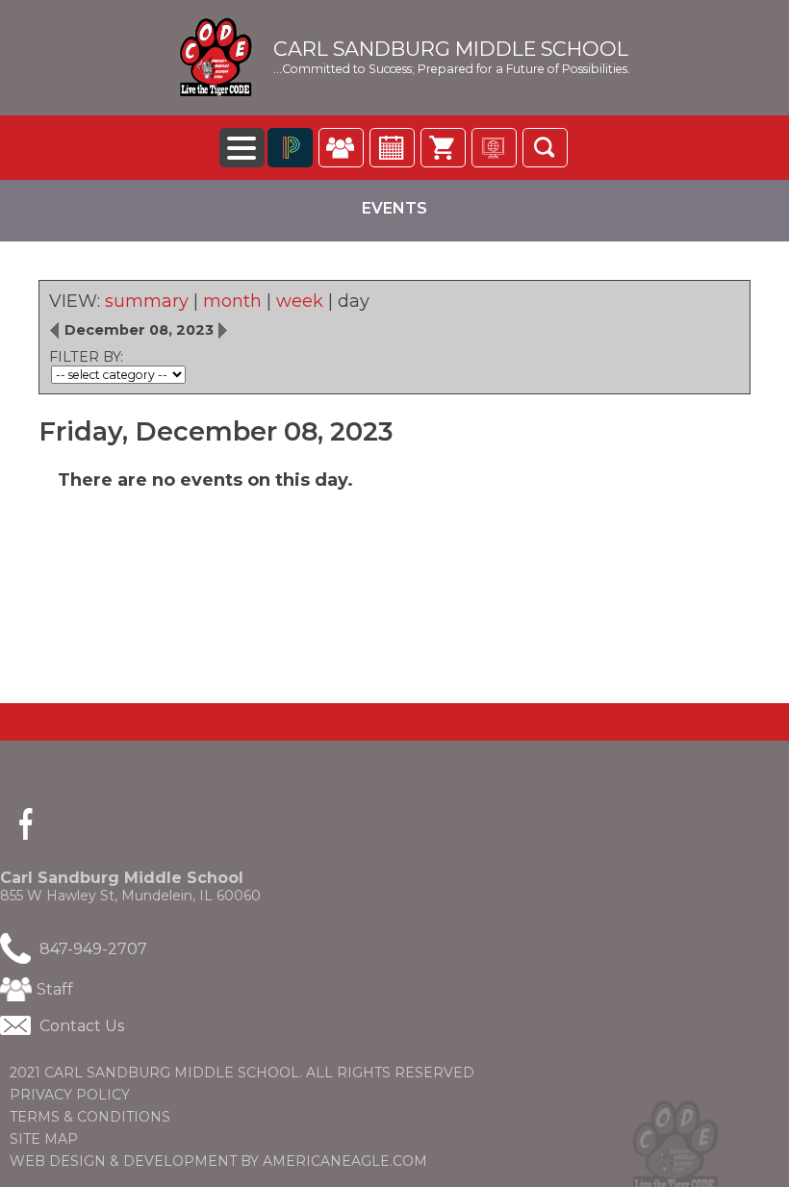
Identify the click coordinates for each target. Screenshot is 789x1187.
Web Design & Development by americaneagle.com (255, 1161)
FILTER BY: (86, 357)
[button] (545, 147)
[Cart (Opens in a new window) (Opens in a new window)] (443, 147)
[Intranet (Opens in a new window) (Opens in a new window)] (494, 147)
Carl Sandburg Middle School (450, 49)
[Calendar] (392, 147)
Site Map (44, 1139)
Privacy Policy (70, 1094)
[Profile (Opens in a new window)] (341, 147)
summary (147, 301)
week (299, 301)
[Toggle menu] (242, 147)
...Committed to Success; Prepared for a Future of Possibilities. (451, 69)
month (232, 301)
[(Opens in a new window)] (290, 147)
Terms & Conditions (90, 1116)
